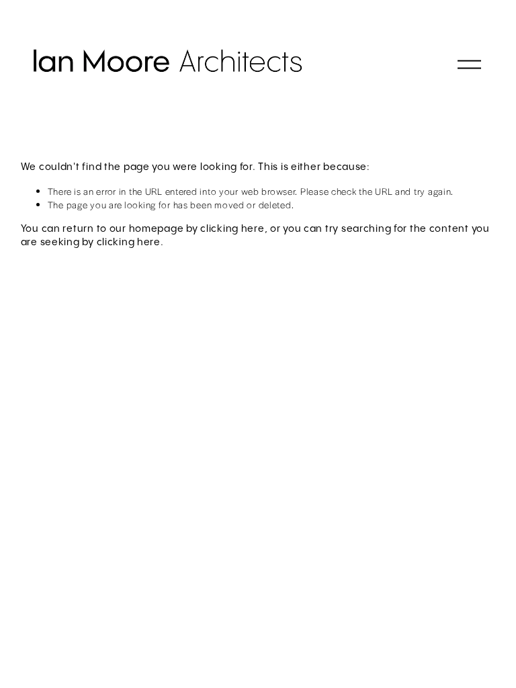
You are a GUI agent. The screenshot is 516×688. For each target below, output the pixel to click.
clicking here (232, 229)
